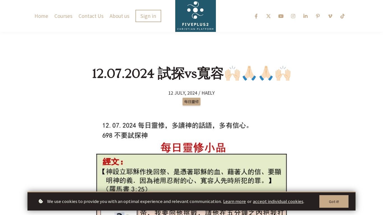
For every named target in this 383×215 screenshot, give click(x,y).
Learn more (234, 201)
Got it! (334, 201)
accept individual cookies (278, 201)
